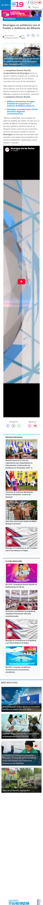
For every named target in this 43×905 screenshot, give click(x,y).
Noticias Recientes (14, 437)
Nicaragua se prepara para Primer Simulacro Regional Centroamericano (22, 111)
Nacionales (9, 19)
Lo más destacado (14, 561)
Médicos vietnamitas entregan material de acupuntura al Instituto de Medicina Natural (21, 103)
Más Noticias (9, 682)
